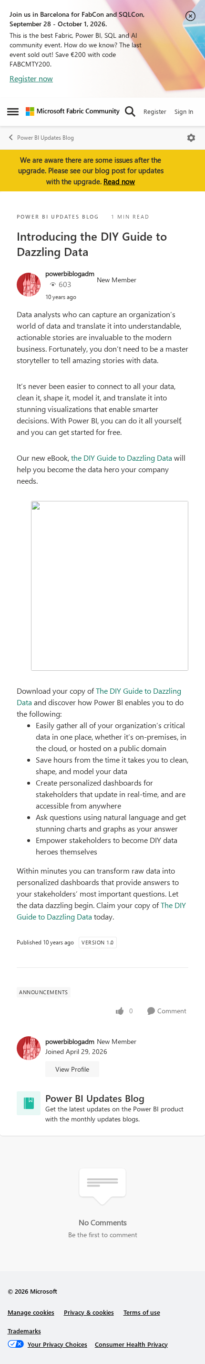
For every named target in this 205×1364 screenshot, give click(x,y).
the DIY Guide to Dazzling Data (121, 458)
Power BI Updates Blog (45, 137)
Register (155, 111)
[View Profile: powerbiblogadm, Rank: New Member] (29, 285)
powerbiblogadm (69, 273)
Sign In (183, 111)
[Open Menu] (191, 137)
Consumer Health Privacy (131, 1344)
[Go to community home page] (73, 111)
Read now (119, 181)
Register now (31, 78)
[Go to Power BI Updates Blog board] (29, 1103)
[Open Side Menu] (12, 111)
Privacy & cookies (89, 1312)
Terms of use (141, 1312)
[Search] (130, 111)
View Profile (72, 1069)
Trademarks (24, 1331)
